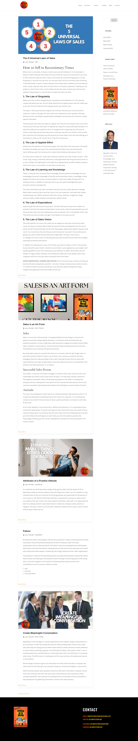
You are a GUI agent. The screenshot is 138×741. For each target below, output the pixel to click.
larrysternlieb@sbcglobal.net (99, 716)
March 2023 (107, 45)
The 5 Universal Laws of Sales (39, 58)
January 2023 (108, 48)
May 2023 (106, 41)
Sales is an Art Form (34, 324)
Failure (26, 531)
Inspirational (38, 484)
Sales (36, 62)
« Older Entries (23, 694)
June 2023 (107, 37)
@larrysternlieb (95, 719)
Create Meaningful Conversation (40, 633)
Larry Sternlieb (29, 62)
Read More (22, 275)
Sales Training (39, 328)
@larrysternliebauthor (99, 724)
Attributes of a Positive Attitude (40, 480)
